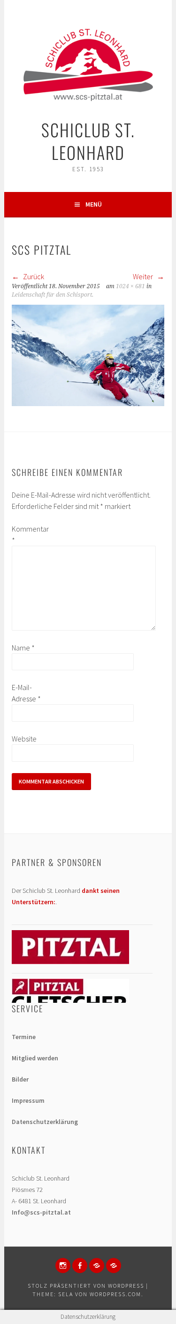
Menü (93, 204)
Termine (24, 1037)
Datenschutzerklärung (45, 1121)
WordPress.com (115, 1294)
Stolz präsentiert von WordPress (86, 1285)
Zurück (33, 276)
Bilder (20, 1079)
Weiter (143, 276)
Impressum (28, 1100)
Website (24, 738)
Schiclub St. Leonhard (88, 141)
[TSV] (96, 1265)
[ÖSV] (113, 1265)
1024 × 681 (130, 286)
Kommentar (27, 534)
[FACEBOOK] (79, 1265)
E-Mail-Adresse (26, 693)
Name (23, 647)
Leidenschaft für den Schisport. (52, 294)
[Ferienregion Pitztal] (70, 962)
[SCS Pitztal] (88, 403)
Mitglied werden (35, 1058)
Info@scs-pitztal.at (41, 1212)
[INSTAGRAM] (62, 1265)
